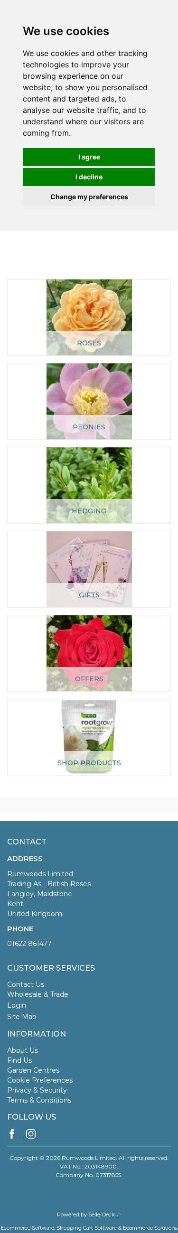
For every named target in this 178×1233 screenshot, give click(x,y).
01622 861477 (29, 943)
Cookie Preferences (40, 1080)
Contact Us (25, 984)
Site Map (22, 1016)
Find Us (19, 1060)
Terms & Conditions (39, 1100)
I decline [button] (89, 177)
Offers (89, 679)
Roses (89, 343)
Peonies (89, 427)
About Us (22, 1050)
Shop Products (89, 763)
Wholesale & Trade (37, 994)
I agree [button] (89, 157)
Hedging (89, 511)
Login (16, 1005)
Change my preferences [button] (89, 197)
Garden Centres (33, 1070)
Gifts (89, 595)
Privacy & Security (37, 1090)
